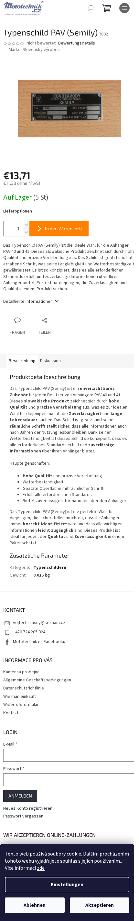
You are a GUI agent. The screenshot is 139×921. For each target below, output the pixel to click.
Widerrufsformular (21, 704)
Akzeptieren (99, 905)
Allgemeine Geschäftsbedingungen (37, 680)
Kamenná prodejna (21, 672)
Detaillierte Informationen (28, 301)
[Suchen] (90, 8)
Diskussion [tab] (50, 361)
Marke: (34, 49)
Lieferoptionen (17, 211)
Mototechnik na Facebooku (39, 642)
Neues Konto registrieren (27, 809)
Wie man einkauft (19, 696)
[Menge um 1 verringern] (26, 232)
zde (41, 868)
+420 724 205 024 (29, 632)
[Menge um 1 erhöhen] (26, 225)
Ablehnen (35, 905)
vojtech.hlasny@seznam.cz (39, 622)
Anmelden (20, 795)
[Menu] (124, 8)
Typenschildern (49, 567)
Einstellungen (67, 884)
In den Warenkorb (63, 228)
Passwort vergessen (23, 816)
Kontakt (10, 713)
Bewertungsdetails (76, 43)
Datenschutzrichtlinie (23, 688)
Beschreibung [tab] (22, 361)
